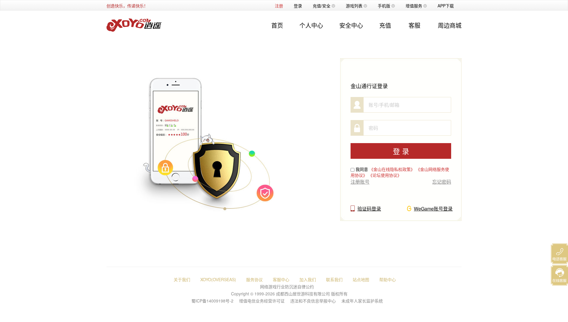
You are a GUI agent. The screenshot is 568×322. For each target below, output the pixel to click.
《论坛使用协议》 (384, 175)
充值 (385, 25)
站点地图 (361, 279)
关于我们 (182, 279)
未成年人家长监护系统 (362, 301)
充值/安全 (321, 6)
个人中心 (311, 25)
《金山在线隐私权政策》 (392, 169)
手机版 (384, 6)
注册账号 (360, 181)
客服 (414, 25)
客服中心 (281, 279)
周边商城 (450, 25)
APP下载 (446, 6)
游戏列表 (354, 6)
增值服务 (414, 6)
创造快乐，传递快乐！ (127, 6)
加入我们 (307, 279)
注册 (279, 6)
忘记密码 (441, 181)
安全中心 (351, 25)
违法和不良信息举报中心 (313, 301)
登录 (298, 6)
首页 (277, 25)
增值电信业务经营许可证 (262, 301)
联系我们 (334, 279)
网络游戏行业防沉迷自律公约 (287, 286)
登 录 (401, 151)
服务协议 (254, 279)
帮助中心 (387, 279)
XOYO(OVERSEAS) (218, 279)
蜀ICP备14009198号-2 (212, 301)
